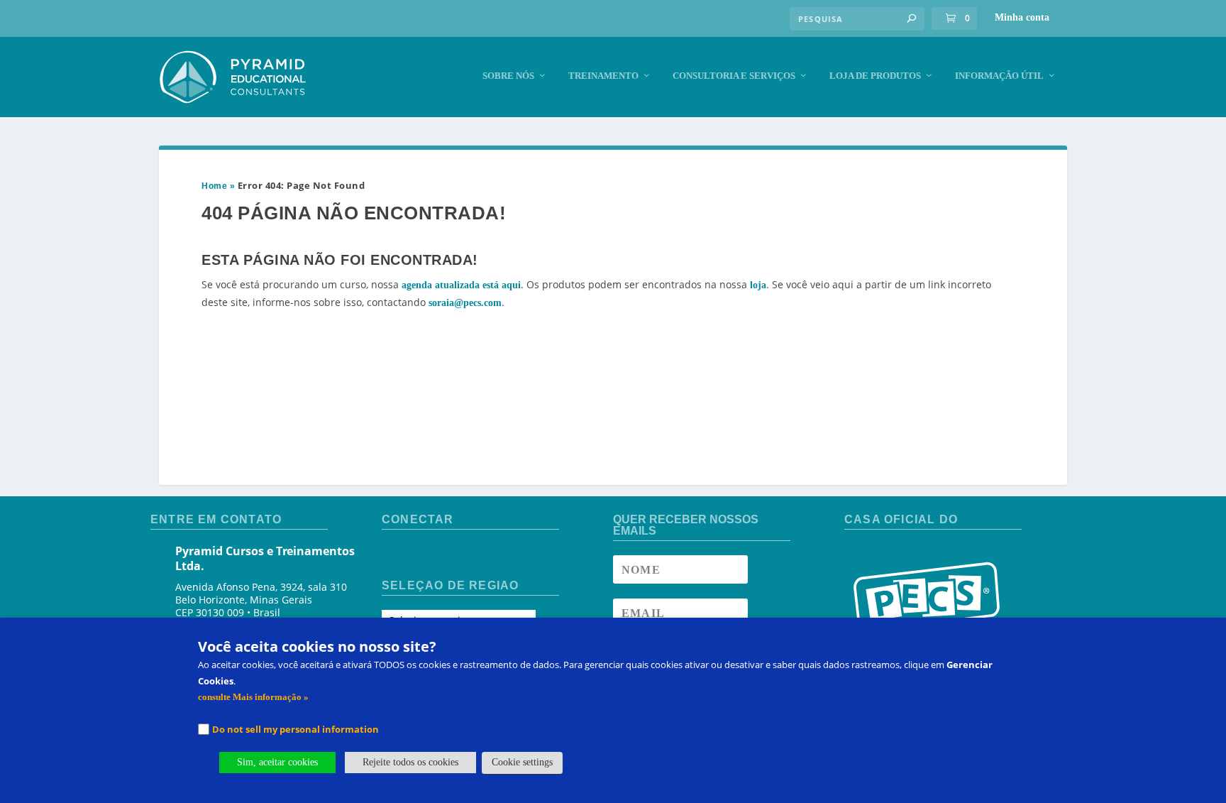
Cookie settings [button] (522, 762)
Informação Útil (999, 75)
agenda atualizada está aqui (461, 285)
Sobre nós (508, 75)
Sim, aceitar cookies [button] (277, 762)
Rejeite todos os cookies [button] (410, 762)
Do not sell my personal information (295, 729)
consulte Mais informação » (253, 697)
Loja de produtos (875, 75)
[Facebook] (393, 555)
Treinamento (603, 75)
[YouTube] (443, 555)
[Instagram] (419, 555)
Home (214, 186)
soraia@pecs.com (465, 302)
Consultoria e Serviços (734, 75)
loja (758, 285)
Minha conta (1022, 17)
